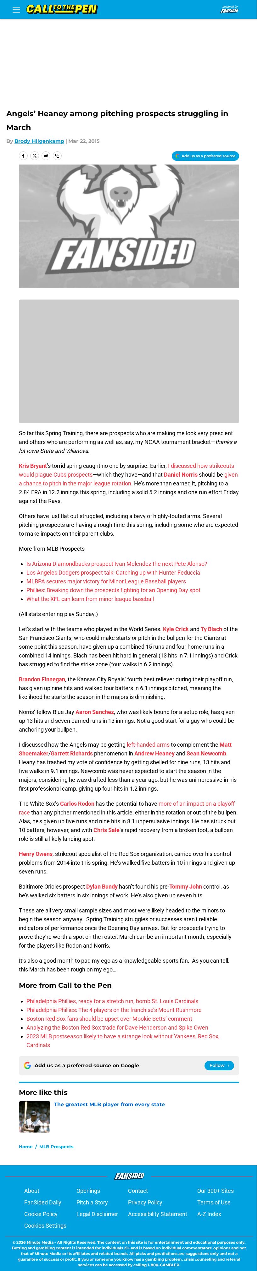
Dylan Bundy (102, 886)
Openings (88, 1190)
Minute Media (40, 1242)
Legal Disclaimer (97, 1214)
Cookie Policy (41, 1214)
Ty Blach (211, 629)
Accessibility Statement (157, 1214)
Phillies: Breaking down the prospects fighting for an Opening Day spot (113, 590)
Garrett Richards (72, 753)
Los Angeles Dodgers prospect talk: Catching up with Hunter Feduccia (113, 572)
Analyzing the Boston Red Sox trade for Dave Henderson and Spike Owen (117, 1027)
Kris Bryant (33, 465)
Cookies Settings (45, 1225)
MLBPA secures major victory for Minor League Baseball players (106, 581)
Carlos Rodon (77, 803)
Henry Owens (36, 854)
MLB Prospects (56, 1146)
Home (26, 1146)
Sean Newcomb (206, 753)
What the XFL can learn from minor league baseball (90, 599)
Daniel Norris (181, 474)
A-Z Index (209, 1214)
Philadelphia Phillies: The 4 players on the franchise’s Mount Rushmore (114, 1010)
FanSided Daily (42, 1202)
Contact (138, 1190)
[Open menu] (16, 9)
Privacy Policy (145, 1202)
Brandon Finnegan (42, 679)
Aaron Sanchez (95, 712)
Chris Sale (106, 830)
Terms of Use (214, 1202)
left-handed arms (148, 744)
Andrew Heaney (154, 753)
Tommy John (185, 886)
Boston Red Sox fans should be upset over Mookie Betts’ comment (109, 1018)
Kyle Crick (176, 629)
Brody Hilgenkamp (39, 141)
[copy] (57, 155)
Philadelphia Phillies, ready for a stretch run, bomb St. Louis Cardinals (112, 1001)
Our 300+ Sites (215, 1190)
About (31, 1190)
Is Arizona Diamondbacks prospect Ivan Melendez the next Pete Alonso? (116, 563)
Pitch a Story (92, 1202)
